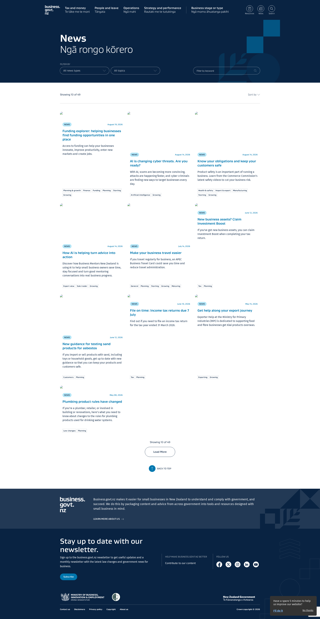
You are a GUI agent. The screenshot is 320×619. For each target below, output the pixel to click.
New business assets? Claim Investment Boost (219, 221)
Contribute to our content (180, 563)
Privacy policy (95, 609)
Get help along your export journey (225, 310)
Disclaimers (79, 609)
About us (124, 609)
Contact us (65, 609)
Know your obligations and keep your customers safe (227, 163)
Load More (160, 451)
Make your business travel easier (156, 253)
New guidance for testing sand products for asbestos (86, 346)
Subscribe (68, 576)
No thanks (307, 610)
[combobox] (84, 71)
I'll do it (278, 610)
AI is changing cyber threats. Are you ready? (159, 163)
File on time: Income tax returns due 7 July (159, 312)
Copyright (111, 609)
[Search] (255, 70)
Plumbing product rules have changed (92, 401)
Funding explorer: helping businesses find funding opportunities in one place (91, 135)
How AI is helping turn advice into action (88, 255)
